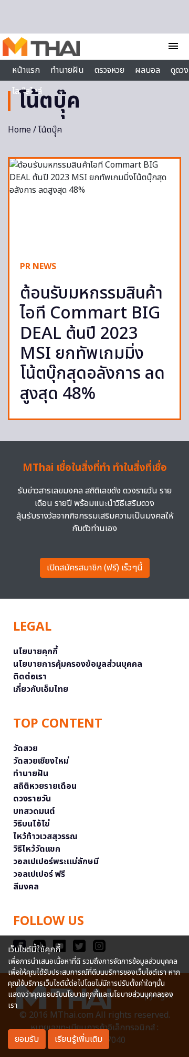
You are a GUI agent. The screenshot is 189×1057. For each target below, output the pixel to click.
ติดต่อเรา (30, 676)
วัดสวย (25, 748)
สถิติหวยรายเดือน (45, 786)
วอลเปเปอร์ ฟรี (39, 874)
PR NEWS (38, 266)
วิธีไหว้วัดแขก (36, 849)
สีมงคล (26, 886)
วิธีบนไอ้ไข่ (31, 824)
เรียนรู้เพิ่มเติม (78, 1039)
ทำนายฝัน (67, 70)
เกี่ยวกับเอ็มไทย (40, 689)
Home (19, 130)
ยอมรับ (27, 1039)
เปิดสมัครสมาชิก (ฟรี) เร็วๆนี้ (95, 567)
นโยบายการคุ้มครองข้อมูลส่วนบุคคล (77, 664)
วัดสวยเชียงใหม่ (41, 761)
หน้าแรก (26, 70)
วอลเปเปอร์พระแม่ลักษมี (56, 861)
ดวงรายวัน (32, 798)
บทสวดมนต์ (34, 811)
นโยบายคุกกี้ (35, 651)
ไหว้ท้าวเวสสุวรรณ (45, 836)
